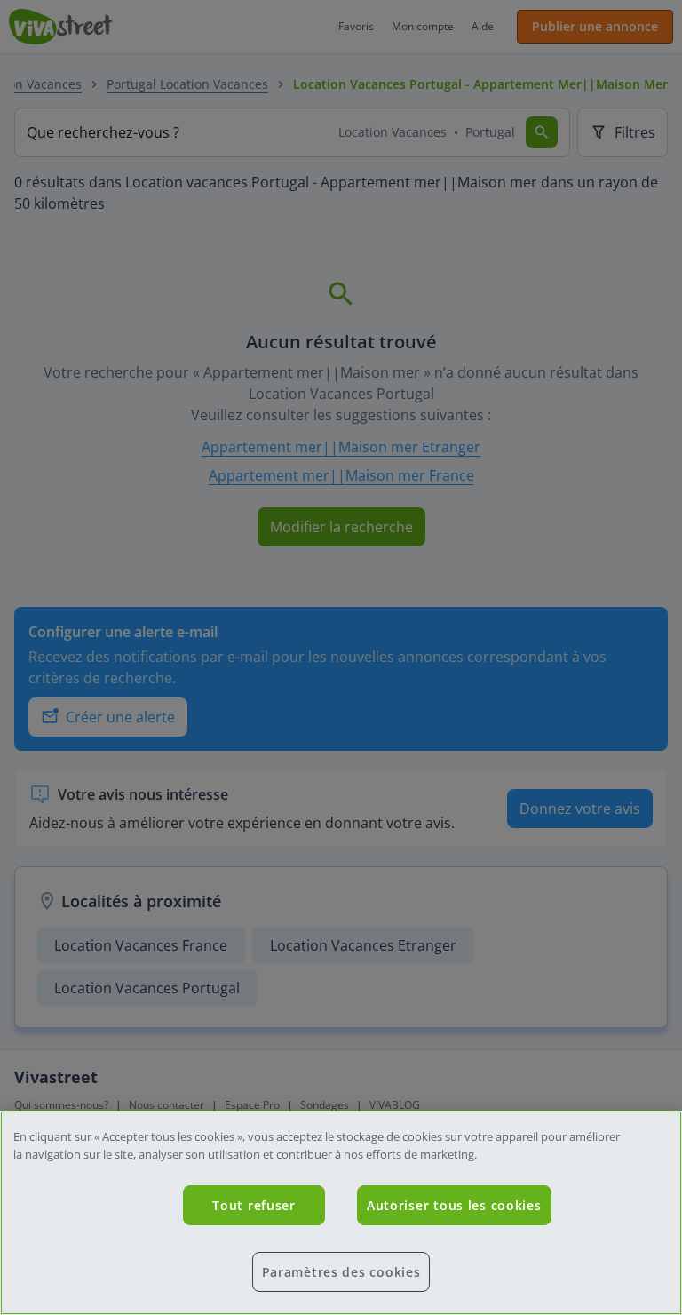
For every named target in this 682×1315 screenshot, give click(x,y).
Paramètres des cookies (341, 1271)
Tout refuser (254, 1205)
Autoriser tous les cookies (454, 1205)
